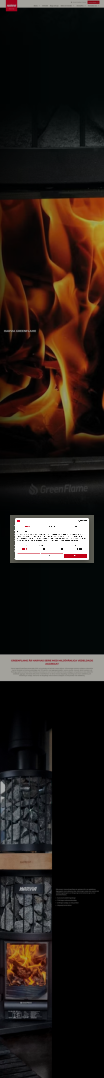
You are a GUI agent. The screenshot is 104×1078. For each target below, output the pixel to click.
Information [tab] (52, 526)
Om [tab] (76, 526)
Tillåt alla (75, 555)
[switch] (43, 549)
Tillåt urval (52, 555)
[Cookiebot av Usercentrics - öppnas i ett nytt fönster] (80, 521)
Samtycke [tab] (27, 526)
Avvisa (29, 555)
